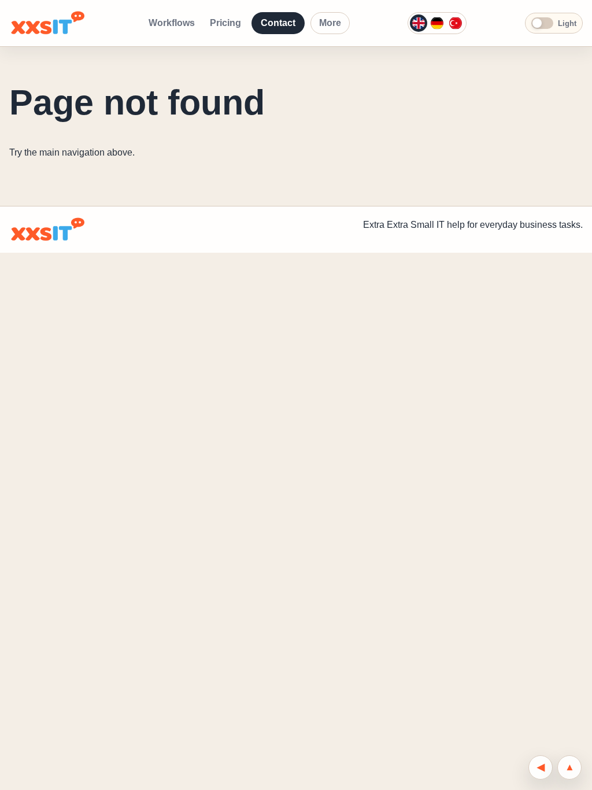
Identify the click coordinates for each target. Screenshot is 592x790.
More (330, 23)
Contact (278, 23)
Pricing (225, 23)
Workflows (172, 23)
